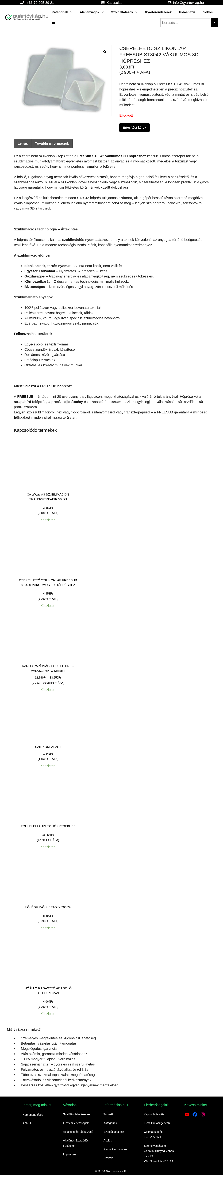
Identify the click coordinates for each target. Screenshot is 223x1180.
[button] (105, 52)
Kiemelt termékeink (115, 1149)
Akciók (107, 1140)
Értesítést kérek (134, 127)
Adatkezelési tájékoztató (78, 1131)
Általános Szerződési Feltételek (76, 1143)
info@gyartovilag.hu (188, 3)
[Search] (214, 22)
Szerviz (108, 1157)
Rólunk (27, 1123)
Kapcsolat (114, 3)
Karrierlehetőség (33, 1114)
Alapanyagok (89, 12)
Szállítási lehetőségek (76, 1114)
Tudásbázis (187, 12)
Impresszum (70, 1154)
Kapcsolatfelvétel (154, 1114)
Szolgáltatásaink (113, 1131)
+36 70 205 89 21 (40, 3)
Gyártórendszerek (158, 12)
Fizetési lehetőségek (76, 1123)
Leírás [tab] (23, 143)
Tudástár (108, 1114)
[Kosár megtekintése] (53, 22)
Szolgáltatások (122, 12)
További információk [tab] (52, 143)
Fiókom (208, 12)
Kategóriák (60, 12)
